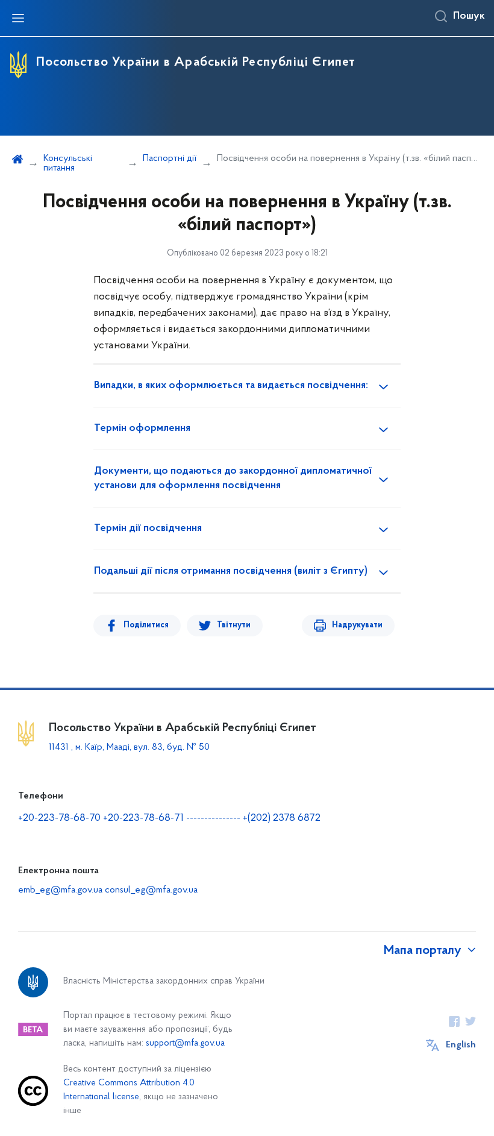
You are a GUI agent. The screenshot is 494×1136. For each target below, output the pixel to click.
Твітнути (234, 625)
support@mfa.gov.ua (185, 1043)
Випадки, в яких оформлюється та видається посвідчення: (231, 385)
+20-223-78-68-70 (60, 818)
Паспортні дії (169, 158)
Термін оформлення (142, 428)
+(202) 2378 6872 (281, 818)
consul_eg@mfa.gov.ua (151, 890)
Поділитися (146, 625)
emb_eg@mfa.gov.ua (60, 890)
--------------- (213, 818)
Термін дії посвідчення (148, 528)
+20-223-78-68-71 (144, 818)
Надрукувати (357, 625)
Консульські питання (67, 163)
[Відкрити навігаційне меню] (18, 18)
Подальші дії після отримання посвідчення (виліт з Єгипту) (230, 571)
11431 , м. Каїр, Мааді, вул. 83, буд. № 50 (129, 747)
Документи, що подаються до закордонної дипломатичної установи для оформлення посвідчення (233, 478)
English (461, 1045)
